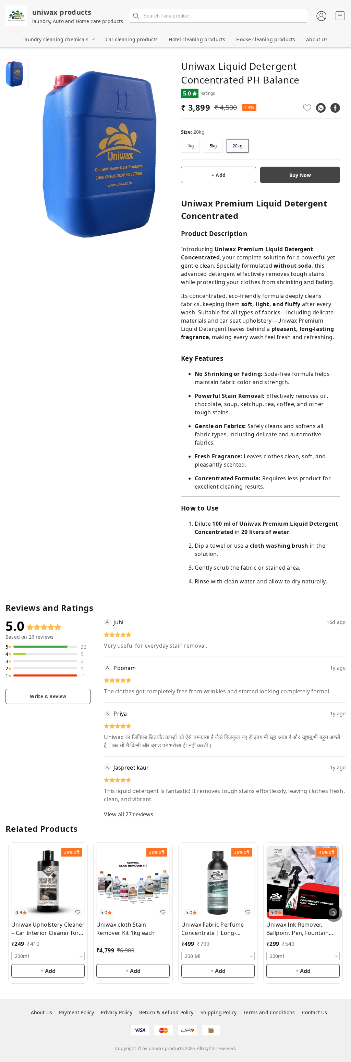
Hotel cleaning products (197, 39)
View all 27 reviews (128, 814)
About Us (316, 39)
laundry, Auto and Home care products (77, 21)
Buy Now (300, 175)
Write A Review (48, 696)
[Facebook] (335, 108)
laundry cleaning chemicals (55, 39)
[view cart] (340, 16)
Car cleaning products (132, 39)
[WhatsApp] (321, 108)
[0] (340, 16)
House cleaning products (265, 39)
